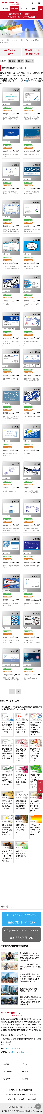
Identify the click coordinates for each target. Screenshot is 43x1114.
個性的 (35, 40)
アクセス (24, 1064)
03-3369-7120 (21, 937)
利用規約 (12, 1090)
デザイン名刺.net (6, 40)
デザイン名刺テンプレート (22, 40)
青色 (22, 61)
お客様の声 (6, 1079)
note (9, 1099)
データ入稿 (24, 8)
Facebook (31, 1099)
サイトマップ (33, 1094)
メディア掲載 (7, 1071)
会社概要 (5, 1064)
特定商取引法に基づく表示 (15, 1094)
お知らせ (25, 1071)
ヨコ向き (30, 61)
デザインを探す (14, 8)
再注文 (33, 8)
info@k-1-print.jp (21, 922)
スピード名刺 (4, 8)
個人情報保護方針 (25, 1090)
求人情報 (25, 1079)
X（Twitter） (19, 1099)
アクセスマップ (6, 1044)
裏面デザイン (30, 81)
